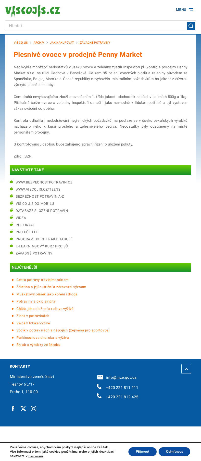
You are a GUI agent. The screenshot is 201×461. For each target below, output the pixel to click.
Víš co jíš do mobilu (35, 204)
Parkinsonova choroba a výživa (42, 338)
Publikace (25, 225)
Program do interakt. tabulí (44, 239)
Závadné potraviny (95, 42)
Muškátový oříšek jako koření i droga (47, 294)
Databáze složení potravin (42, 211)
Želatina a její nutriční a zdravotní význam (51, 287)
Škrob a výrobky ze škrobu (38, 345)
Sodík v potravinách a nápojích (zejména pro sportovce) (63, 330)
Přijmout (142, 451)
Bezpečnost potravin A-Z (40, 196)
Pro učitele (27, 232)
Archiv (39, 42)
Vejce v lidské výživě (33, 323)
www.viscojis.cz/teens (38, 189)
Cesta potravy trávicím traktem (42, 280)
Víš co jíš (21, 42)
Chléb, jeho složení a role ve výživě (45, 309)
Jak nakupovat (62, 42)
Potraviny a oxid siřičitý (36, 301)
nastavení (35, 456)
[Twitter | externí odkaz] (23, 408)
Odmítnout (174, 451)
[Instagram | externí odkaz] (33, 408)
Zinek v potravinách (32, 316)
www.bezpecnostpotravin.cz (44, 182)
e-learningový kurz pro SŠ (42, 246)
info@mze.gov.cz (120, 377)
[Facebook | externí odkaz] (13, 408)
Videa (21, 218)
